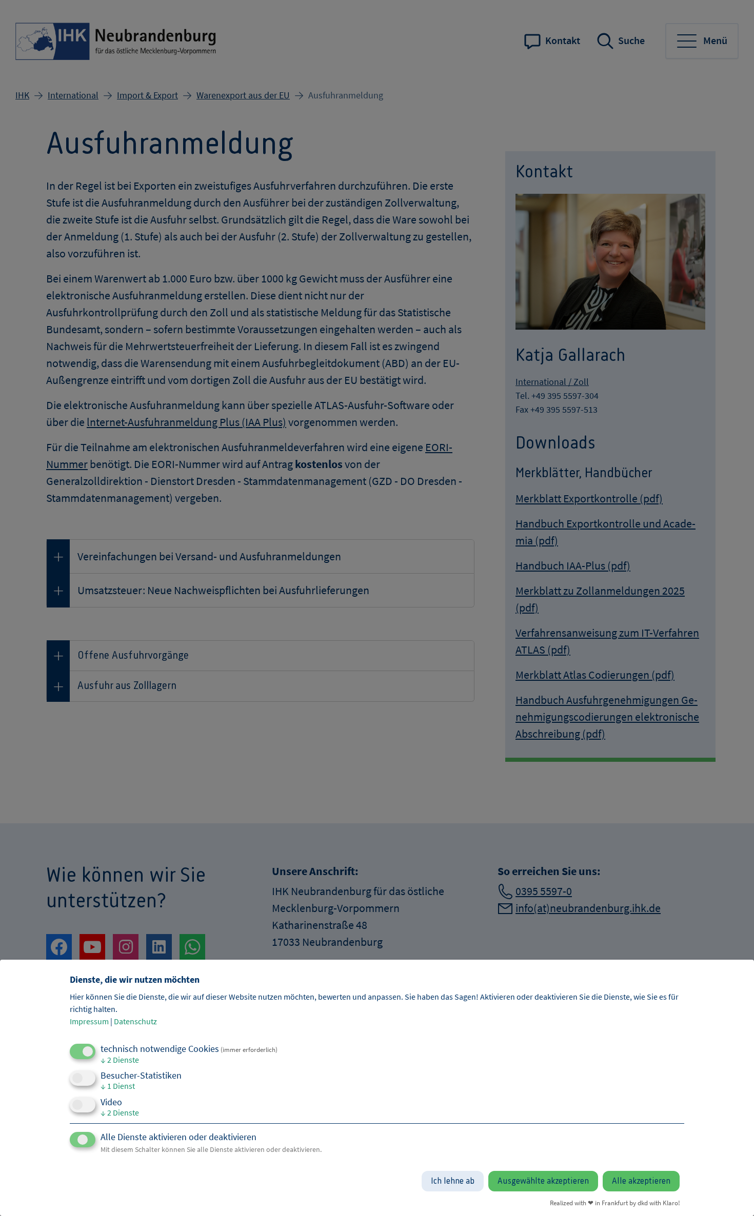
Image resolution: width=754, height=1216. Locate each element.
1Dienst (118, 1086)
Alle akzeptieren (641, 1181)
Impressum (89, 1021)
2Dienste (120, 1060)
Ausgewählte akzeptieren (543, 1181)
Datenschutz (135, 1021)
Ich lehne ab (452, 1181)
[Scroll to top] (729, 1191)
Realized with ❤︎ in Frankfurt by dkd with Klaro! (615, 1203)
